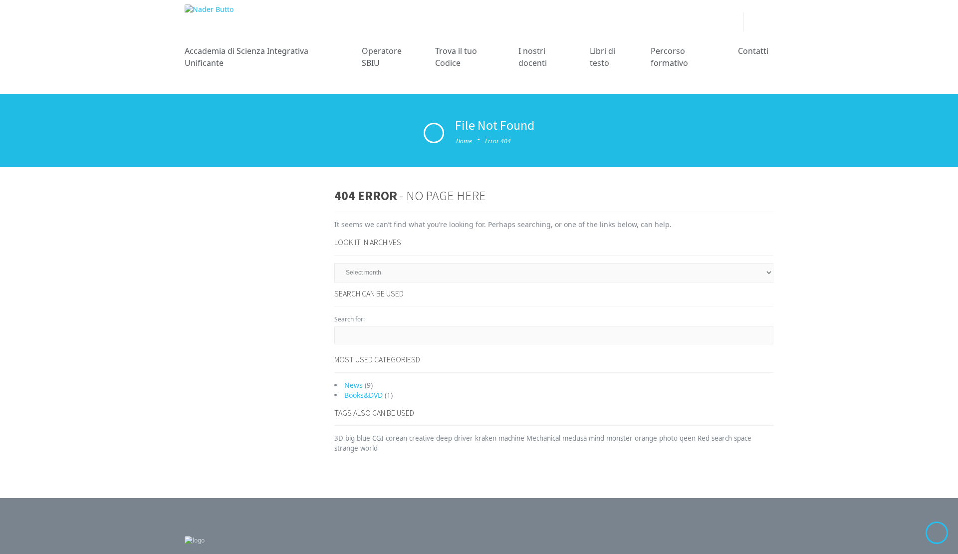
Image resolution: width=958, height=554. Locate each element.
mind (596, 438)
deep (444, 438)
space (742, 438)
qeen (688, 438)
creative (421, 438)
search (722, 438)
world (369, 448)
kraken (485, 438)
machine (511, 438)
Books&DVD (363, 395)
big (350, 438)
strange (346, 448)
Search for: (349, 319)
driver (463, 438)
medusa (574, 438)
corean (396, 438)
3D (338, 438)
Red (704, 438)
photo (668, 438)
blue (363, 438)
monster (619, 438)
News (353, 385)
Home (464, 141)
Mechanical (543, 438)
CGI (378, 438)
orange (646, 438)
